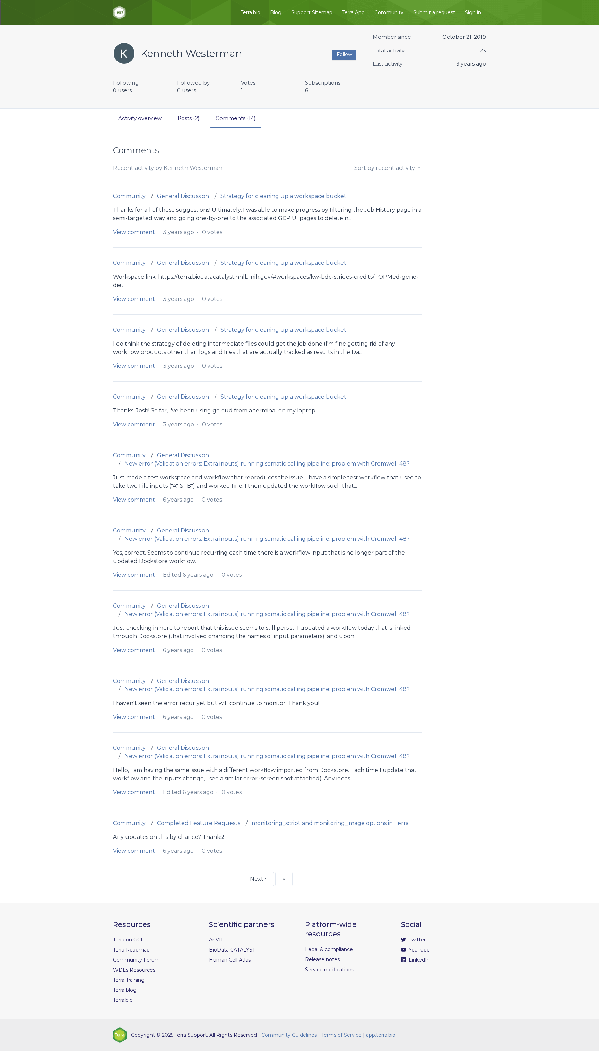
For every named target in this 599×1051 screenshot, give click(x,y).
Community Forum (136, 960)
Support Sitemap (311, 12)
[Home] (119, 12)
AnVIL (216, 940)
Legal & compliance (329, 949)
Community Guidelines (289, 1035)
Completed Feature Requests (198, 823)
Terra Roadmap (131, 950)
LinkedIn (418, 960)
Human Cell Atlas (230, 960)
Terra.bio (250, 12)
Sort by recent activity (385, 168)
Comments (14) (236, 118)
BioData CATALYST (232, 950)
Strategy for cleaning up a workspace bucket (283, 196)
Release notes (322, 959)
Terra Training (129, 980)
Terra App (353, 12)
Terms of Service (341, 1035)
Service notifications (329, 969)
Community (388, 12)
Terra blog (125, 990)
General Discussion (183, 196)
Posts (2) (188, 118)
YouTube (418, 950)
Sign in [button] (473, 12)
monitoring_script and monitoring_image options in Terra (330, 823)
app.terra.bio (381, 1035)
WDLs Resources (134, 970)
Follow (344, 54)
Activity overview (140, 118)
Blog (275, 12)
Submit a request (434, 12)
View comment (134, 232)
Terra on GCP (129, 940)
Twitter (416, 940)
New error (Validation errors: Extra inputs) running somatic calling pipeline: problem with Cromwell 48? (267, 463)
